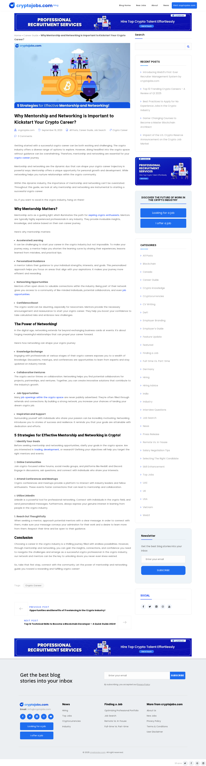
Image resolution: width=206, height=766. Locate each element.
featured (148, 345)
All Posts (74, 130)
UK (144, 491)
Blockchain (149, 263)
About (155, 5)
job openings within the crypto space (42, 397)
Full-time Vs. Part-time (156, 361)
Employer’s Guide (153, 328)
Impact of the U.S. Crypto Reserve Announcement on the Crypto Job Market (161, 139)
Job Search (100, 130)
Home (17, 35)
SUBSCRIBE (163, 570)
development (51, 449)
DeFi (145, 312)
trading (38, 449)
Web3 (146, 515)
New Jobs (141, 5)
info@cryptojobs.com (39, 709)
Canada (147, 272)
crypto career (22, 157)
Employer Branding (154, 320)
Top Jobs (148, 474)
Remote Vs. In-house (155, 442)
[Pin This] (197, 763)
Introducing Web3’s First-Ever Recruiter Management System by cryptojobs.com (160, 76)
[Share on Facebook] (191, 763)
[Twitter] (29, 716)
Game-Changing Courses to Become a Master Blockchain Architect (158, 122)
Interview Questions (154, 410)
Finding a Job (150, 353)
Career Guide (30, 35)
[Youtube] (51, 716)
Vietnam (148, 507)
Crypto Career (120, 130)
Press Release (151, 434)
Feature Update (152, 337)
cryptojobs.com (26, 130)
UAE (145, 483)
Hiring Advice (150, 385)
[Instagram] (43, 716)
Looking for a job (163, 213)
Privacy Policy (143, 684)
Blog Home (125, 5)
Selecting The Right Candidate (161, 458)
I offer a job (163, 223)
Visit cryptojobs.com (184, 5)
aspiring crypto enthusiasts (103, 215)
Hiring (146, 377)
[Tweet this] (185, 763)
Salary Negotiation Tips (156, 450)
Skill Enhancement (154, 466)
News (166, 5)
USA (145, 499)
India (145, 393)
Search (139, 35)
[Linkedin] (37, 716)
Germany (148, 369)
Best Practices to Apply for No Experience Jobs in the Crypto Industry (159, 106)
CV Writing (149, 304)
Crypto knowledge (154, 288)
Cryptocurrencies (153, 296)
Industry (147, 401)
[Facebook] (22, 716)
